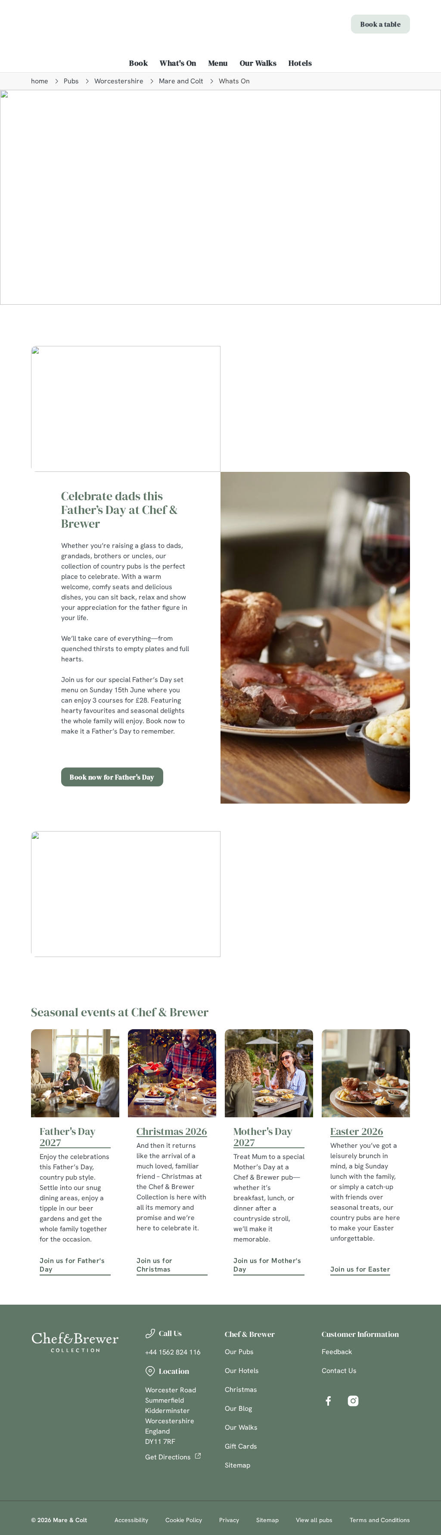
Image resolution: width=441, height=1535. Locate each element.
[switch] (172, 792)
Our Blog (238, 1408)
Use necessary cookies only (219, 851)
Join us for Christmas (155, 1265)
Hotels (300, 63)
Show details (371, 824)
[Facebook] (328, 1400)
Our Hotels (242, 1370)
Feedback (337, 1351)
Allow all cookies (345, 851)
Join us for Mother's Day (267, 1265)
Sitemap (237, 1465)
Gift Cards (241, 1446)
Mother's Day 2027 (262, 1137)
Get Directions (168, 1457)
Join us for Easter (360, 1269)
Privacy (229, 1520)
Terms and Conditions (380, 1520)
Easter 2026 (356, 1131)
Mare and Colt (181, 81)
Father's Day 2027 (68, 1137)
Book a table (380, 24)
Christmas (241, 1389)
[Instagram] (353, 1400)
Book (138, 63)
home (39, 81)
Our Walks (258, 63)
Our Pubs (239, 1351)
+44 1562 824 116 (173, 1352)
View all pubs (314, 1520)
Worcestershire (118, 81)
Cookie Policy (183, 1520)
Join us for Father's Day (72, 1265)
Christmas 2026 (172, 1131)
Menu (218, 63)
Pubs (71, 81)
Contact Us (339, 1370)
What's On (178, 63)
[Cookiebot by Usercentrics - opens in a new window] (370, 676)
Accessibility (131, 1520)
